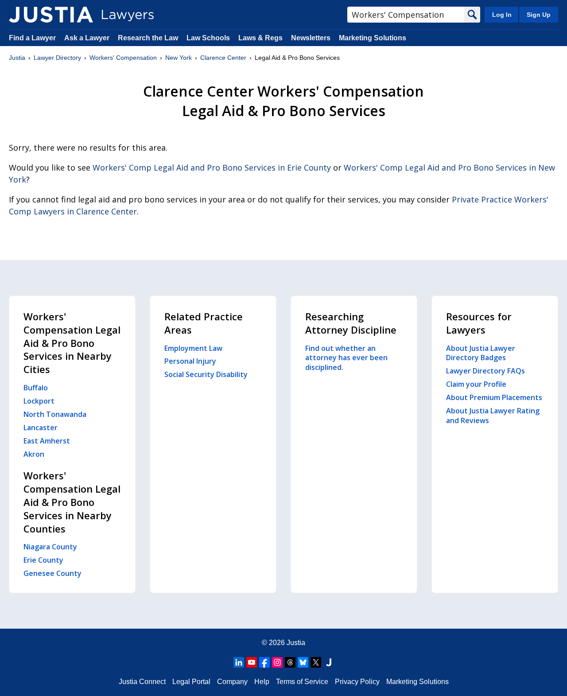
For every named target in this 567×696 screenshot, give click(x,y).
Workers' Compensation (123, 57)
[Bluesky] (303, 662)
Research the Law (148, 38)
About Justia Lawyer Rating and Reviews (493, 415)
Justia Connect (142, 681)
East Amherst (46, 441)
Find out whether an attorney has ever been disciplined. (346, 358)
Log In (502, 14)
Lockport (38, 401)
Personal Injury (190, 361)
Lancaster (40, 427)
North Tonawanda (54, 414)
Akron (33, 454)
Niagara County (50, 547)
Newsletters (310, 38)
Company (232, 681)
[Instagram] (277, 662)
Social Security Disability (206, 374)
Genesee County (52, 573)
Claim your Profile (476, 384)
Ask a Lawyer (87, 38)
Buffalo (35, 388)
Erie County (43, 560)
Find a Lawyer (32, 38)
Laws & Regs (260, 38)
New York (178, 57)
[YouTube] (251, 662)
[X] (316, 662)
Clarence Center (223, 57)
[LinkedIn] (238, 662)
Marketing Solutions (372, 38)
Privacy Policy (357, 681)
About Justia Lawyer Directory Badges (480, 353)
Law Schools (208, 38)
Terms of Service (302, 681)
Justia (17, 57)
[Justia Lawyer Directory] (51, 15)
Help (261, 681)
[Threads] (290, 662)
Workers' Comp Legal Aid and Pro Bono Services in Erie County (212, 167)
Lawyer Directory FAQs (485, 371)
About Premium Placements (494, 397)
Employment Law (193, 348)
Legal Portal (191, 681)
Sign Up (539, 14)
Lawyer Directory (57, 57)
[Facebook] (264, 662)
